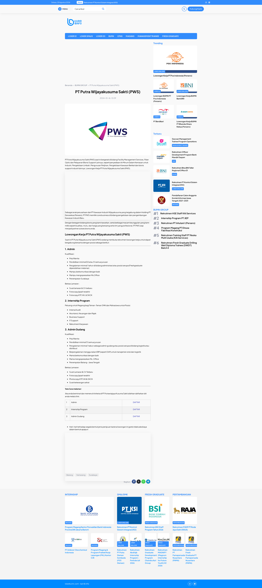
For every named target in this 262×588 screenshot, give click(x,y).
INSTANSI (175, 204)
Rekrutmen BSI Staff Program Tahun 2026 (154, 528)
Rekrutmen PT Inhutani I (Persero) (178, 223)
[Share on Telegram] (148, 482)
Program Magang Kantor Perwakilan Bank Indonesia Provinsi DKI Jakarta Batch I (88, 528)
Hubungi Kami (196, 9)
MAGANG (130, 36)
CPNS (120, 36)
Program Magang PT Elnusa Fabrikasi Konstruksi (175, 229)
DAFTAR (136, 402)
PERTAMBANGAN (178, 522)
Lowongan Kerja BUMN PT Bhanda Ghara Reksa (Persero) (186, 124)
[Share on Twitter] (139, 482)
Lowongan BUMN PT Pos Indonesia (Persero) (162, 98)
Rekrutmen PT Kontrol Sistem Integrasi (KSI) (127, 528)
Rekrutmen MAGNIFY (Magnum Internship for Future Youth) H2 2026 (162, 558)
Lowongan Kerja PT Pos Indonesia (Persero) (172, 76)
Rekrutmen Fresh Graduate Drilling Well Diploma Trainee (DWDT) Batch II (179, 245)
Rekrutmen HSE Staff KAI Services (178, 213)
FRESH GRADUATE (170, 36)
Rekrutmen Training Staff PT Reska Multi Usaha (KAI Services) (178, 236)
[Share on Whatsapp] (143, 482)
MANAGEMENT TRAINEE (148, 36)
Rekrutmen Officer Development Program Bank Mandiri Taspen (184, 154)
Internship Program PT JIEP (174, 218)
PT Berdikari (158, 121)
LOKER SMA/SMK (159, 71)
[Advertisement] (108, 62)
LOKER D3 (100, 36)
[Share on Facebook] (134, 482)
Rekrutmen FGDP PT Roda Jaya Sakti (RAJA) (184, 528)
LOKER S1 (72, 36)
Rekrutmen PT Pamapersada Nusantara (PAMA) (179, 555)
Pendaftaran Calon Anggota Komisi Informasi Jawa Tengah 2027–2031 (111, 3)
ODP (173, 161)
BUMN (111, 36)
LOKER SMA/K (86, 36)
